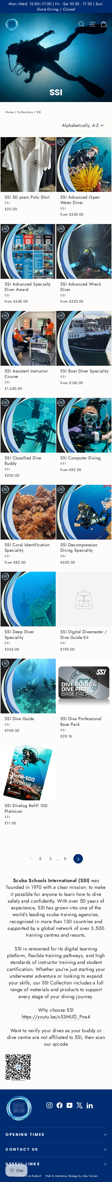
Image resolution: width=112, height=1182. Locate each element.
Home (9, 112)
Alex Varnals (90, 1176)
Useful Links (22, 1164)
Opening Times (25, 1134)
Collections (25, 112)
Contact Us (21, 1149)
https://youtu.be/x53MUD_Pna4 (56, 1016)
